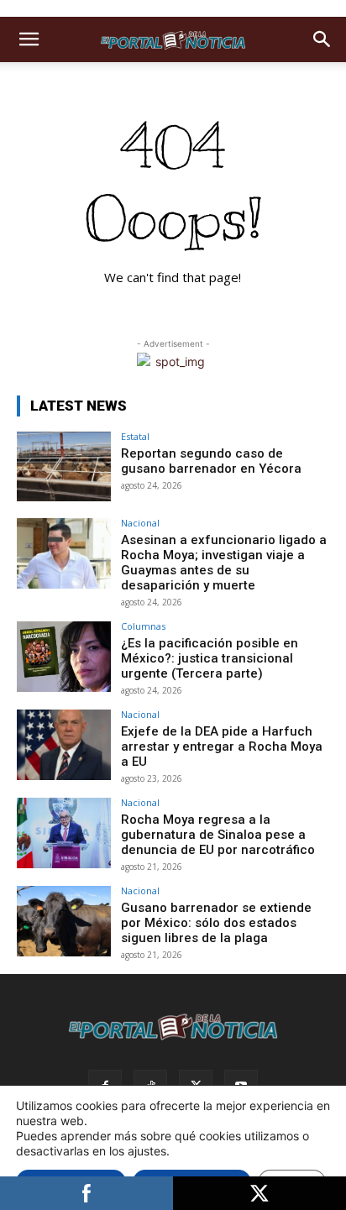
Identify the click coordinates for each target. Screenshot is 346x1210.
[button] (28, 39)
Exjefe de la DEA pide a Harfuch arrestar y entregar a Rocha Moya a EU (221, 746)
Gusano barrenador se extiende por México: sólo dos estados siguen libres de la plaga (216, 922)
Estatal (135, 436)
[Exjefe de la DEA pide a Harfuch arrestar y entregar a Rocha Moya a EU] (64, 745)
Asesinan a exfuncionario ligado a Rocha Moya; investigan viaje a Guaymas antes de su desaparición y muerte (224, 562)
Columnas (143, 626)
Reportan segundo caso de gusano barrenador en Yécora (211, 461)
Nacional (140, 522)
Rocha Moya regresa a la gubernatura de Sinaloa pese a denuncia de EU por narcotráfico (218, 834)
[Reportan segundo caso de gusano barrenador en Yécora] (64, 467)
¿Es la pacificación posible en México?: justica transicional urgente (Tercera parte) (209, 658)
